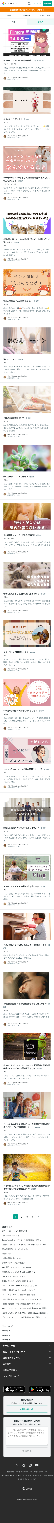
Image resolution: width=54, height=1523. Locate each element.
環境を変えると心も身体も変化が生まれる (18, 1271)
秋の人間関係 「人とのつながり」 (15, 1249)
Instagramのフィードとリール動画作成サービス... (21, 1240)
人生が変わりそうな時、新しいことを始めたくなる (22, 1299)
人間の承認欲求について (11, 1258)
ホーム (9, 15)
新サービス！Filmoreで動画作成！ (15, 1231)
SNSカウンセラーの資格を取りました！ (18, 1281)
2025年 (5, 1339)
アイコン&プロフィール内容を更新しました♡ (20, 1285)
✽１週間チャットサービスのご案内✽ (16, 1267)
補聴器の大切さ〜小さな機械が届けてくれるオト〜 (22, 1303)
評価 (13, 21)
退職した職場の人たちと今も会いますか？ (18, 1290)
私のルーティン (8, 1253)
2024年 (5, 1335)
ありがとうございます (11, 1235)
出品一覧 (26, 15)
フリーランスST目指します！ (13, 1276)
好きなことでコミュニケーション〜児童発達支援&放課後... (25, 1308)
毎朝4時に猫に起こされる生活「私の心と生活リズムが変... (25, 1244)
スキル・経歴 (45, 15)
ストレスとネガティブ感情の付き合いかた (18, 1294)
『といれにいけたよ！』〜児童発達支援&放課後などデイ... (25, 1317)
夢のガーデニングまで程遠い (13, 1262)
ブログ (40, 21)
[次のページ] (38, 1216)
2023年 (5, 1330)
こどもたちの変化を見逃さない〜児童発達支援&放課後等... (25, 1312)
